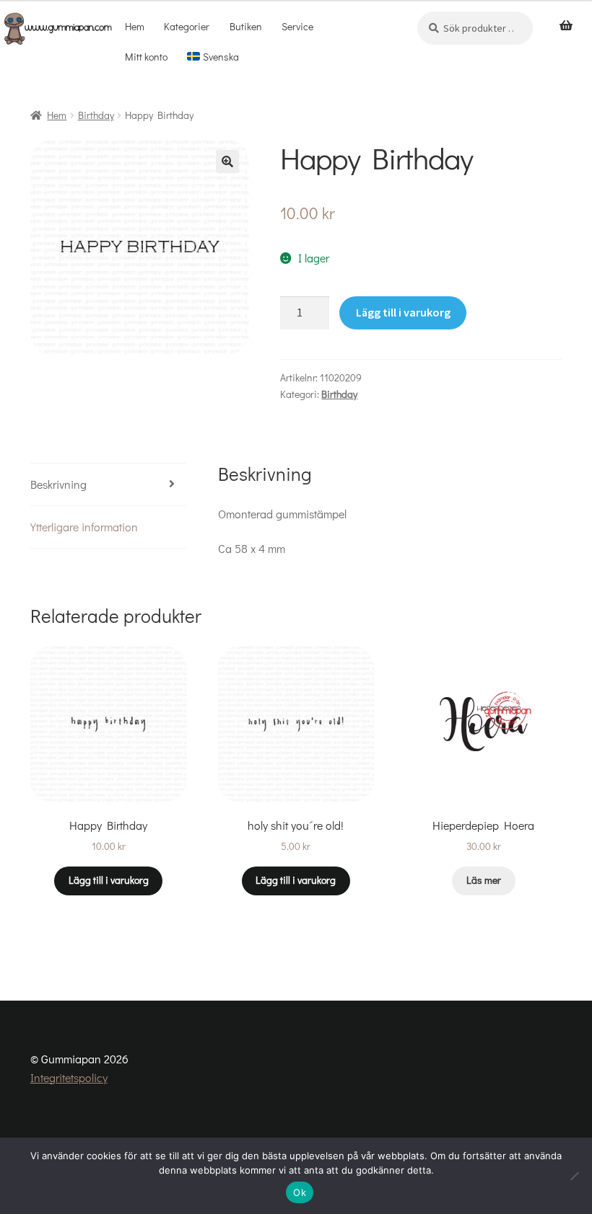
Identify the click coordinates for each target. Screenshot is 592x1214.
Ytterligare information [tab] (84, 526)
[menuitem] (213, 57)
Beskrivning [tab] (58, 484)
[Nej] (574, 1176)
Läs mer (483, 880)
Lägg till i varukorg (403, 312)
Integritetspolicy (69, 1077)
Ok (299, 1192)
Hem (134, 26)
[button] (227, 161)
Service (297, 26)
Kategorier (186, 26)
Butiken (246, 26)
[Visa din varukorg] (566, 26)
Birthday (96, 115)
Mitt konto (146, 56)
